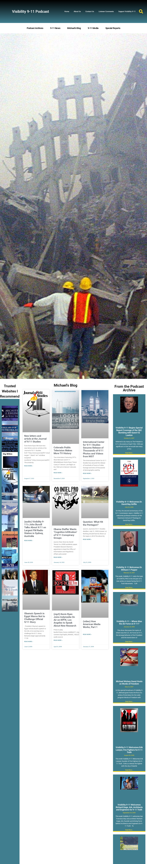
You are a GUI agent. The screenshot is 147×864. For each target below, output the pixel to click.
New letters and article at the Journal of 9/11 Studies (35, 439)
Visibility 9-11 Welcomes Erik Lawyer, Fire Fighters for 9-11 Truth (129, 749)
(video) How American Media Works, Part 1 (91, 624)
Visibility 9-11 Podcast (30, 11)
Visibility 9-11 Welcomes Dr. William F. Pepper (129, 568)
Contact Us (89, 11)
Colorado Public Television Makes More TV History (63, 450)
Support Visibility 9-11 (127, 11)
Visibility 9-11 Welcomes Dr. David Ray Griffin (129, 503)
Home (66, 11)
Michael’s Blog (74, 28)
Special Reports (112, 28)
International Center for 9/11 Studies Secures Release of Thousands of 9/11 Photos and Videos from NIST (93, 449)
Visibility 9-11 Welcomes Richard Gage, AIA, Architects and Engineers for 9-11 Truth (129, 807)
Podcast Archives (35, 28)
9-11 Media (93, 28)
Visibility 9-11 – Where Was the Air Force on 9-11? (129, 622)
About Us (77, 11)
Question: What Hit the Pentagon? (93, 523)
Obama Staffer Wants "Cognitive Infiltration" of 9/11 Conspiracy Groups (65, 533)
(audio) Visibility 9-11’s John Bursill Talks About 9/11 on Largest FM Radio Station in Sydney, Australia (35, 528)
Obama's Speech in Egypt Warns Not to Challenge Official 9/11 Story (34, 618)
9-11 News (55, 28)
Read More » (28, 466)
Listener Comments (106, 11)
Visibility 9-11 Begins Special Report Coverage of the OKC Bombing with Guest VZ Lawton (129, 431)
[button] (141, 11)
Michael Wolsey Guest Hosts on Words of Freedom (129, 682)
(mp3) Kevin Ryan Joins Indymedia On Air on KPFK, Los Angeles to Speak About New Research (65, 620)
